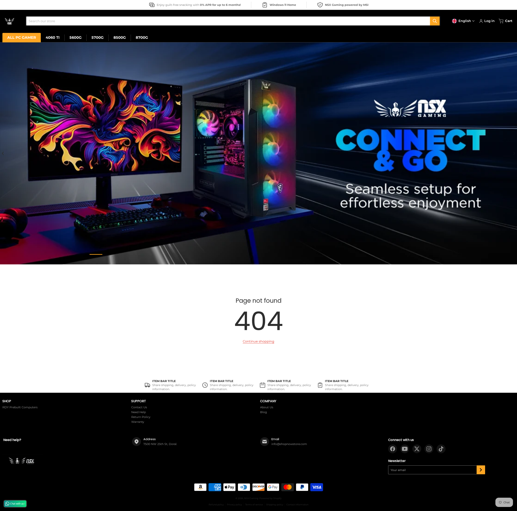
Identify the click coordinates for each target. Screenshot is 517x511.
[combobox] (231, 21)
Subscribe (481, 469)
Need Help (138, 412)
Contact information (297, 504)
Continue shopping (258, 341)
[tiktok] (441, 448)
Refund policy (216, 504)
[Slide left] (3, 153)
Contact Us (139, 407)
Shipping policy (274, 504)
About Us (266, 407)
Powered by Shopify (270, 498)
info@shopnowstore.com (289, 444)
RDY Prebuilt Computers (20, 407)
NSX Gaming (251, 498)
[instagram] (429, 448)
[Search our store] (435, 21)
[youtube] (404, 448)
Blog (263, 412)
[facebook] (392, 448)
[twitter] (416, 448)
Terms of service (254, 504)
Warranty (137, 422)
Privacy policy (234, 504)
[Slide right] (514, 153)
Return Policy (140, 417)
